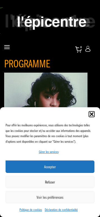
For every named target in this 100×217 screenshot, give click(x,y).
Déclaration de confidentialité (61, 210)
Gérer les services (49, 152)
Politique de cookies (30, 210)
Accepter (50, 166)
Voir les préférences (50, 197)
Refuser (50, 182)
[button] (91, 114)
